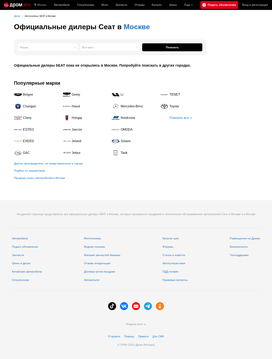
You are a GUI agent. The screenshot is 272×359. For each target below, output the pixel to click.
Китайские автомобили (27, 271)
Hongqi (86, 117)
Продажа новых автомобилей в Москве (39, 178)
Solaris (135, 141)
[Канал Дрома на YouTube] (136, 306)
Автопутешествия (173, 263)
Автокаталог (92, 279)
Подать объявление (25, 246)
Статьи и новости (173, 255)
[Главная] (17, 5)
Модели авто (134, 324)
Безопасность (239, 246)
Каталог (157, 4)
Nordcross (135, 117)
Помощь (129, 336)
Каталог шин (170, 238)
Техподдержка (239, 255)
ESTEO (37, 129)
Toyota (183, 106)
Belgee (37, 94)
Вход (255, 4)
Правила (143, 336)
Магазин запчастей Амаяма (102, 255)
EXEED (37, 141)
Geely (86, 94)
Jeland (86, 141)
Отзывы (140, 4)
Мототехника (92, 238)
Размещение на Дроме (245, 238)
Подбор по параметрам (29, 170)
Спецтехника (20, 279)
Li (135, 94)
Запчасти (121, 4)
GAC (37, 152)
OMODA (135, 129)
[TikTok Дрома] (112, 306)
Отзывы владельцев (97, 263)
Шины (173, 4)
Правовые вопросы (175, 279)
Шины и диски (21, 263)
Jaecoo (86, 129)
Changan (37, 106)
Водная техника (94, 246)
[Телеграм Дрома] (148, 306)
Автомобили (62, 4)
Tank (135, 152)
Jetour (86, 152)
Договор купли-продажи (99, 271)
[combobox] (48, 47)
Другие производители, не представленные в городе (48, 163)
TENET (183, 94)
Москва (41, 4)
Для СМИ (158, 336)
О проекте (114, 336)
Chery (37, 117)
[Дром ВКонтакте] (124, 306)
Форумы (167, 246)
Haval (86, 106)
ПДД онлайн (170, 271)
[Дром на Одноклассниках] (160, 306)
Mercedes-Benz (135, 106)
